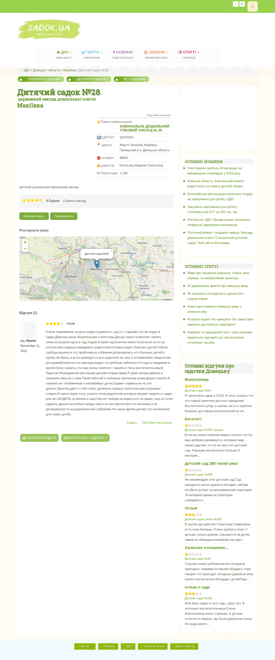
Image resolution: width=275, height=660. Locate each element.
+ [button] (25, 242)
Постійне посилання (157, 422)
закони (156, 54)
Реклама (109, 646)
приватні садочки (44, 79)
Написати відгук (34, 216)
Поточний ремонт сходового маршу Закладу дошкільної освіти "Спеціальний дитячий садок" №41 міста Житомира (220, 238)
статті (190, 54)
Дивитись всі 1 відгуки (84, 438)
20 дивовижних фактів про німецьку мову (217, 286)
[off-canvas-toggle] (253, 6)
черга (92, 54)
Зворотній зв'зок (153, 646)
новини (122, 54)
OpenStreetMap (151, 299)
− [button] (25, 248)
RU (242, 4)
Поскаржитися (64, 216)
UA (235, 4)
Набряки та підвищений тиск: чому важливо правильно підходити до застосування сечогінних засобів (219, 337)
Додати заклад (185, 646)
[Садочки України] (59, 29)
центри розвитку (92, 79)
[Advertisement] (179, 27)
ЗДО (129, 646)
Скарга (132, 422)
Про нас (85, 646)
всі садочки (135, 79)
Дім (63, 54)
